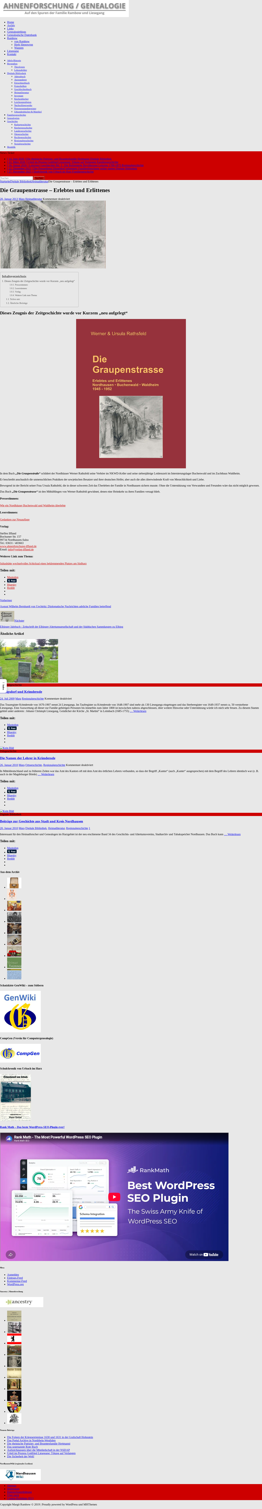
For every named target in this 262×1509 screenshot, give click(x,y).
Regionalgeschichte (24, 140)
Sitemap (11, 1485)
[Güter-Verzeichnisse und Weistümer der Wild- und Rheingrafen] (14, 1411)
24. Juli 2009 (7, 698)
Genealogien (13, 118)
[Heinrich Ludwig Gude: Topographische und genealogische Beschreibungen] (14, 1400)
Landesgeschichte (23, 131)
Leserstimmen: (21, 288)
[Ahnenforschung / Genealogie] (64, 16)
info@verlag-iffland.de (21, 549)
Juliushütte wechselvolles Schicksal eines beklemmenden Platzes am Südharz (43, 563)
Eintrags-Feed (15, 1277)
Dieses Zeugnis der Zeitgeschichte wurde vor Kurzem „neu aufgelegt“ (39, 281)
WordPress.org (15, 1284)
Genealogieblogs (16, 31)
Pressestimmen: (21, 285)
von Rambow (22, 41)
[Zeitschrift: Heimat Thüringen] (14, 967)
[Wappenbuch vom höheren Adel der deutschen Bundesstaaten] (14, 1422)
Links (10, 28)
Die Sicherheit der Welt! (20, 1456)
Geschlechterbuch (23, 89)
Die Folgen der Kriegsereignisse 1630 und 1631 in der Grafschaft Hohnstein (50, 1437)
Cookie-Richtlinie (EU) (20, 1498)
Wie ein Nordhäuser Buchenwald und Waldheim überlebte (33, 505)
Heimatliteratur (21, 92)
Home (10, 22)
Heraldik (11, 147)
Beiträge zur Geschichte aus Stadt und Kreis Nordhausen (41, 821)
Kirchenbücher (21, 99)
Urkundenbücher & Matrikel (28, 111)
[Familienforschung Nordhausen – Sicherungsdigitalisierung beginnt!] (14, 1331)
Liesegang (13, 51)
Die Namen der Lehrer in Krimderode (27, 758)
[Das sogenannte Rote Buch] (14, 910)
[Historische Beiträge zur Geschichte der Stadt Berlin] (14, 1343)
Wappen (19, 47)
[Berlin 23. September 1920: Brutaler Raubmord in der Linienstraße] (14, 1388)
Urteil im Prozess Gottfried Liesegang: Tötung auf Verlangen (41, 1453)
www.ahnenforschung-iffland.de (18, 546)
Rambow (12, 38)
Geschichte (12, 121)
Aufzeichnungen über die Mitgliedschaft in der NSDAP (38, 1450)
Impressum (13, 1488)
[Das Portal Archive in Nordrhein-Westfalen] (14, 887)
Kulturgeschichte (22, 124)
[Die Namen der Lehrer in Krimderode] (7, 747)
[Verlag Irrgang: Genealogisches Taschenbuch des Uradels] (14, 1377)
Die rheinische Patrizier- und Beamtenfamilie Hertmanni (38, 1443)
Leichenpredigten (22, 102)
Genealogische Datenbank (22, 34)
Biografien (12, 63)
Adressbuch (19, 76)
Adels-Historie (14, 60)
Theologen (19, 67)
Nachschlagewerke (23, 105)
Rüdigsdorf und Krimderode (21, 692)
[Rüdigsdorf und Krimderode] (29, 681)
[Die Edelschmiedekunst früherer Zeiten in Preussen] (14, 1365)
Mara (22, 198)
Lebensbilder (20, 70)
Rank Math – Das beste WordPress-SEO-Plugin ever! (32, 1127)
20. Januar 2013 (9, 198)
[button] (3, 686)
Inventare (18, 95)
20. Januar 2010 (9, 828)
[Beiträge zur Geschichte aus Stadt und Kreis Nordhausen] (7, 811)
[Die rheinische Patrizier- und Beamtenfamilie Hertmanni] (11, 898)
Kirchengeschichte (23, 127)
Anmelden (13, 1274)
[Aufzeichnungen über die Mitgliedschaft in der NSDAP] (14, 921)
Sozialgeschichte (22, 143)
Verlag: (18, 292)
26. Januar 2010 (9, 765)
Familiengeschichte (16, 115)
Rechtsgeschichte (22, 137)
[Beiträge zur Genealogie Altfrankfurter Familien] (14, 1320)
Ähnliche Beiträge (19, 303)
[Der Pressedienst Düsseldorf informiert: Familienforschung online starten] (14, 944)
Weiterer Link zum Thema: (26, 295)
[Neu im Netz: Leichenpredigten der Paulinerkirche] (14, 955)
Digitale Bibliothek (16, 73)
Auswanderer (20, 79)
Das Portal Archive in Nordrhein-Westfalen (31, 1440)
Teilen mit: (15, 299)
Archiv (11, 25)
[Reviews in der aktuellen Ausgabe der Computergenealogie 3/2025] (14, 978)
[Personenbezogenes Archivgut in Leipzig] (14, 932)
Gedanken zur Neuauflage (15, 519)
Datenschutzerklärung (19, 1492)
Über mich (13, 1495)
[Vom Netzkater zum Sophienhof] (14, 1354)
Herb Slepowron (23, 44)
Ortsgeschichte (21, 134)
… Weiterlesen (138, 711)
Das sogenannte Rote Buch (22, 1446)
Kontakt (11, 54)
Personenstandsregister (25, 108)
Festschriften (20, 86)
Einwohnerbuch (22, 83)
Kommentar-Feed (17, 1281)
